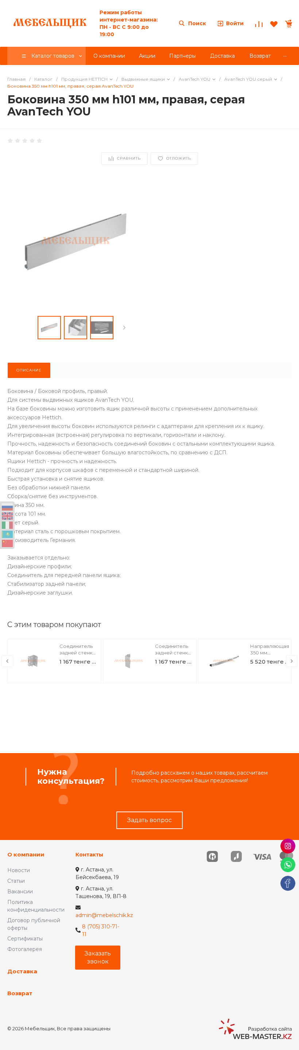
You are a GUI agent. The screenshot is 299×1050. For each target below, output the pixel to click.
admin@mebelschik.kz (104, 915)
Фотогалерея (24, 949)
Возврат (19, 993)
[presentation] (124, 327)
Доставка (22, 971)
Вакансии (20, 891)
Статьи (16, 881)
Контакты (89, 854)
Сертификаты (25, 938)
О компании (25, 854)
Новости (18, 870)
